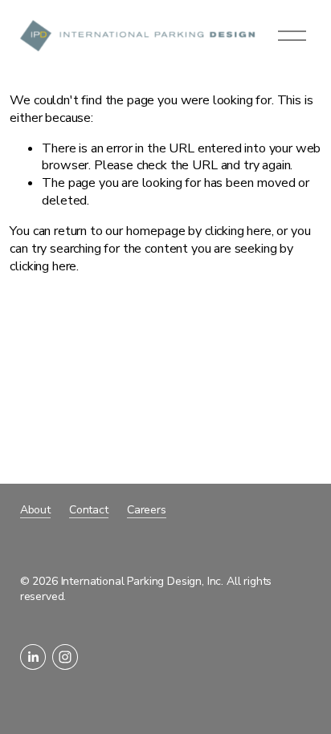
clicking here (238, 231)
